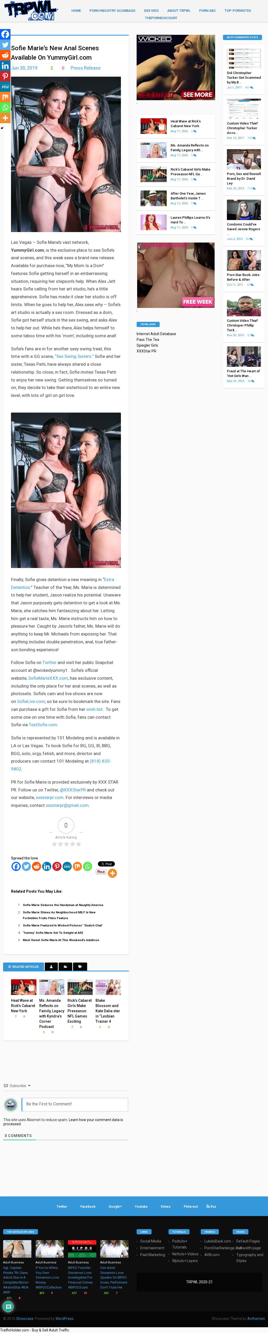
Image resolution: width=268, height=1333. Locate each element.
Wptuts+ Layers (185, 1261)
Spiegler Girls (147, 345)
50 (248, 284)
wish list (94, 709)
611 (9, 1298)
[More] (112, 873)
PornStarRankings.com (223, 1248)
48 (249, 381)
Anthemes (256, 1319)
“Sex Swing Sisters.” (74, 356)
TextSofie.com (43, 724)
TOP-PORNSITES (238, 11)
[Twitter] (26, 866)
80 (248, 239)
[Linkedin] (46, 866)
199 (250, 138)
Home (76, 11)
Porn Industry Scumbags (112, 11)
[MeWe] (67, 866)
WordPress (64, 1319)
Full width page (248, 1248)
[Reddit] (36, 866)
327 (73, 1293)
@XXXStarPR (73, 789)
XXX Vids (151, 11)
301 (106, 1293)
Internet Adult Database (156, 334)
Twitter (49, 662)
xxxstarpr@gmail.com (67, 805)
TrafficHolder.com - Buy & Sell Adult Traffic (34, 1330)
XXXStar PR (146, 351)
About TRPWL (179, 11)
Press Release (86, 68)
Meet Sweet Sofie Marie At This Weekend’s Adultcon (61, 940)
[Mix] (77, 866)
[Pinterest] (57, 866)
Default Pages (248, 1241)
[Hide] (2, 128)
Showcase (25, 1319)
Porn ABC (207, 11)
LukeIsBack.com (217, 1241)
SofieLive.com (31, 701)
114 (250, 188)
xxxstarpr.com (50, 797)
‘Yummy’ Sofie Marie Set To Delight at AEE (53, 933)
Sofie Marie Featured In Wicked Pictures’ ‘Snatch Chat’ (63, 925)
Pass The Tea (148, 340)
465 (247, 87)
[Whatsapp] (87, 866)
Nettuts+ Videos (185, 1254)
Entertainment (152, 1248)
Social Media (150, 1241)
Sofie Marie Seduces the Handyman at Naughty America (63, 905)
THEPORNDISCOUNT (161, 18)
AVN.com (212, 1255)
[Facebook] (16, 866)
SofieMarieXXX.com (48, 678)
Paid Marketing (152, 1255)
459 (41, 1293)
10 (85, 1293)
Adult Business (13, 1262)
